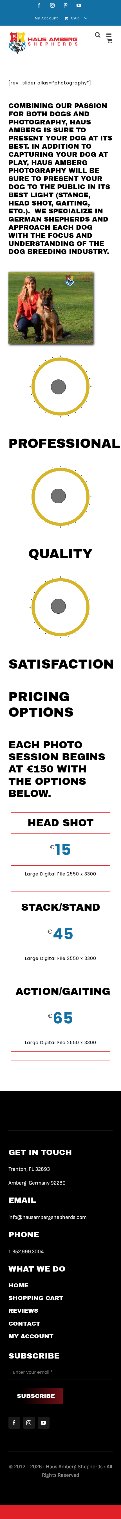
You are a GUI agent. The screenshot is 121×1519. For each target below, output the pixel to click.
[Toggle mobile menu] (109, 35)
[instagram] (29, 1423)
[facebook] (14, 1423)
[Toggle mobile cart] (110, 41)
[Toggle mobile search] (98, 35)
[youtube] (44, 1423)
